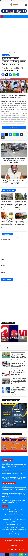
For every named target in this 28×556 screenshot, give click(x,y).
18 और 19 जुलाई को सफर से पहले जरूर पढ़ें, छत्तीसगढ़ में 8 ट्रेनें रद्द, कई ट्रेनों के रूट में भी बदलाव (20, 223)
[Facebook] (3, 74)
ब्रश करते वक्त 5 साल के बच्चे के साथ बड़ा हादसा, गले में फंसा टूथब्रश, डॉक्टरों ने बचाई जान (18, 390)
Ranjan (6, 68)
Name (3, 259)
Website (3, 272)
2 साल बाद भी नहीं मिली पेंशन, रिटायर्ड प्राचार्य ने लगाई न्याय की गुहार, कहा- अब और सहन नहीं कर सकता (7, 223)
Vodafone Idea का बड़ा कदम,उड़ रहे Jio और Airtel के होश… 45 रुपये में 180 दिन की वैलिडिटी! (13, 339)
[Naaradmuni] (14, 5)
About (15, 545)
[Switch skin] (23, 5)
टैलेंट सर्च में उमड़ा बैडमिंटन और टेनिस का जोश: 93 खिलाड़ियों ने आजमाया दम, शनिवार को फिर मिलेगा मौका (18, 355)
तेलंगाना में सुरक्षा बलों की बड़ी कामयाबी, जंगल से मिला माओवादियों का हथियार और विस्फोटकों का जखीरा (21, 204)
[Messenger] (10, 74)
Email (3, 265)
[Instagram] (19, 534)
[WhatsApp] (14, 74)
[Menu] (26, 5)
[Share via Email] (21, 134)
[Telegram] (17, 74)
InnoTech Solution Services (19, 543)
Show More (13, 127)
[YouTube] (13, 534)
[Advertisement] (14, 34)
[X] (6, 74)
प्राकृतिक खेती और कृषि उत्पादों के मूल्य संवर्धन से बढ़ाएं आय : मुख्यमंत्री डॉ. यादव (18, 372)
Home (4, 52)
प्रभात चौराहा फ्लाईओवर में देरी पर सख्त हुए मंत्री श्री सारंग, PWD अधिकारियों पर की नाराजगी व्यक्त (18, 364)
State (8, 52)
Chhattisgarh (13, 52)
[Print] (3, 137)
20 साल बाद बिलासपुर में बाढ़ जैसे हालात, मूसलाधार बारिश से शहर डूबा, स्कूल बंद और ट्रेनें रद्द (7, 204)
